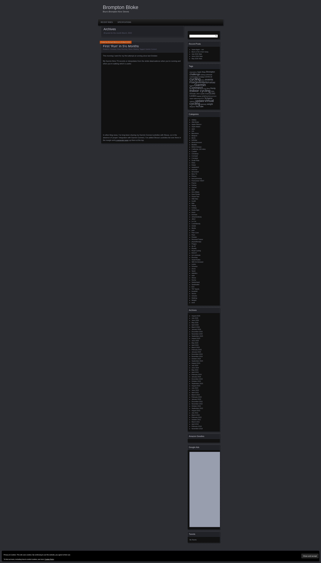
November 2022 (197, 404)
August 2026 (196, 316)
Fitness (194, 176)
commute (208, 75)
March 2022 (196, 415)
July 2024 (195, 365)
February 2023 (197, 397)
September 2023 (197, 383)
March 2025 (196, 347)
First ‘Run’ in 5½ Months (121, 46)
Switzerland (196, 282)
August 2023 (196, 386)
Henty (213, 88)
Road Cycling (196, 251)
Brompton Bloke (120, 7)
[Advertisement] (209, 490)
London (192, 96)
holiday (194, 208)
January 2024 (196, 377)
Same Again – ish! (198, 49)
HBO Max (195, 199)
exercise (194, 169)
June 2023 (195, 390)
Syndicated (195, 284)
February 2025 (197, 350)
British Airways (197, 147)
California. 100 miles (199, 149)
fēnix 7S (194, 174)
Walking (136, 49)
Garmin (191, 85)
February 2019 (197, 426)
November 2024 (197, 356)
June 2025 (195, 341)
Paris (193, 235)
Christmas (195, 154)
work (193, 302)
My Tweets (193, 540)
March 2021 (196, 422)
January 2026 (196, 329)
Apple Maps (201, 72)
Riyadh (194, 248)
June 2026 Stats (197, 56)
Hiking (194, 206)
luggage (199, 96)
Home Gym (195, 210)
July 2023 (195, 388)
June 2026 (195, 320)
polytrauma (206, 96)
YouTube (199, 106)
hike (193, 203)
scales (194, 264)
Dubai (194, 165)
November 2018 (197, 429)
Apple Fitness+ (197, 124)
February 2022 (197, 417)
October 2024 (196, 359)
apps (193, 129)
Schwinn (208, 98)
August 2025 (196, 338)
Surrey (194, 280)
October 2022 (196, 406)
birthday (194, 140)
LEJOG (212, 93)
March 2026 (196, 327)
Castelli (194, 151)
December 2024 (197, 354)
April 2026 (195, 325)
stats (193, 275)
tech (193, 287)
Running (124, 49)
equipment (195, 167)
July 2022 (195, 413)
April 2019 (195, 424)
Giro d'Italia (195, 192)
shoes (194, 269)
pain (193, 230)
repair (191, 98)
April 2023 (195, 392)
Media (194, 228)
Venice (194, 293)
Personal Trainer (197, 239)
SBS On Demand (197, 262)
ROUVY (194, 253)
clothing (202, 74)
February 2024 (197, 374)
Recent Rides (107, 22)
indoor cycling (199, 91)
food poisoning (197, 178)
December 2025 (197, 332)
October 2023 (196, 381)
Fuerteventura (198, 82)
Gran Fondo (196, 194)
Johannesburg (197, 217)
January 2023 (196, 399)
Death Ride (195, 160)
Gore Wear (206, 88)
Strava (130, 49)
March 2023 (196, 395)
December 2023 (197, 379)
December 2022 (197, 401)
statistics (192, 101)
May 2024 (195, 370)
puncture (213, 96)
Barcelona (195, 133)
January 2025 (196, 352)
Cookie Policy (49, 559)
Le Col (194, 221)
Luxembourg (196, 224)
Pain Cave (195, 233)
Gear (193, 190)
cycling (195, 79)
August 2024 (196, 363)
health (194, 201)
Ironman (194, 215)
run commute (196, 255)
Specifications (124, 22)
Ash (193, 131)
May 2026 (195, 323)
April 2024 (195, 372)
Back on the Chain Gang (200, 52)
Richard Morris (113, 42)
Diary (119, 49)
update (199, 101)
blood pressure (197, 142)
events (209, 79)
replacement (197, 98)
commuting (193, 77)
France (194, 183)
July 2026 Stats (197, 54)
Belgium (194, 136)
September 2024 (197, 361)
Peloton (194, 237)
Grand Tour (195, 196)
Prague (194, 244)
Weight (194, 300)
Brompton (210, 72)
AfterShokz (195, 122)
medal (194, 226)
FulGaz (211, 82)
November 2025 (197, 334)
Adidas (194, 120)
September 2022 (197, 408)
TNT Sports (195, 289)
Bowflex (194, 145)
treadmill (194, 291)
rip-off (193, 246)
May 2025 (195, 343)
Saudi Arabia (196, 260)
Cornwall (195, 156)
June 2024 (195, 368)
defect (203, 80)
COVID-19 (208, 77)
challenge (194, 74)
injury (193, 212)
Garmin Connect (151, 49)
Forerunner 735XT (198, 181)
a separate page (122, 140)
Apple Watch (196, 127)
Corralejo (113, 49)
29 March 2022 (125, 42)
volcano (194, 296)
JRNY (198, 93)
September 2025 (197, 336)
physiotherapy (196, 242)
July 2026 (195, 318)
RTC (202, 98)
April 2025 (195, 345)
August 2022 (196, 411)
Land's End (204, 94)
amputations (193, 72)
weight (210, 104)
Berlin (194, 138)
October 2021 (196, 420)
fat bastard (195, 172)
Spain (194, 271)
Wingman (192, 106)
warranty (203, 104)
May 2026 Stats (197, 59)
